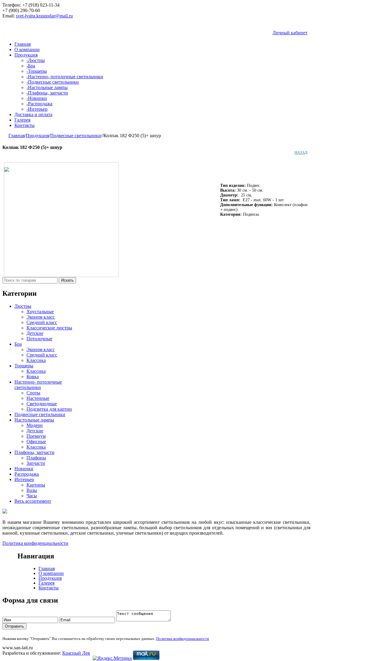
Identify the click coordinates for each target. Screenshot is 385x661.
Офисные (36, 441)
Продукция (26, 54)
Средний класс (41, 322)
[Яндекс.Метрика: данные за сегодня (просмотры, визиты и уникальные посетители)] (112, 658)
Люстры (35, 60)
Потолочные (39, 338)
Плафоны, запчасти (47, 92)
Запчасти (35, 463)
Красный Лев (76, 653)
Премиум (36, 436)
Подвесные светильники (52, 82)
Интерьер (37, 109)
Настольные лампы (47, 87)
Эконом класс (40, 317)
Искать (67, 280)
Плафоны (36, 457)
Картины (35, 484)
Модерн (34, 425)
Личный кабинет (290, 32)
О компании (27, 49)
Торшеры (36, 71)
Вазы (31, 490)
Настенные (37, 398)
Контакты (24, 125)
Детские (34, 333)
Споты (33, 392)
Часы (31, 495)
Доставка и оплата (33, 114)
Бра (30, 65)
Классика (36, 360)
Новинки (36, 98)
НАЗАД (300, 152)
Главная (22, 44)
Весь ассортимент (32, 501)
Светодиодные (41, 403)
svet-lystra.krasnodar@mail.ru (44, 15)
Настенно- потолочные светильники (64, 76)
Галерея (22, 119)
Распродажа (39, 103)
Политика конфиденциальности (35, 543)
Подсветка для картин (49, 409)
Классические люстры (49, 327)
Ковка (32, 376)
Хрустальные (40, 311)
